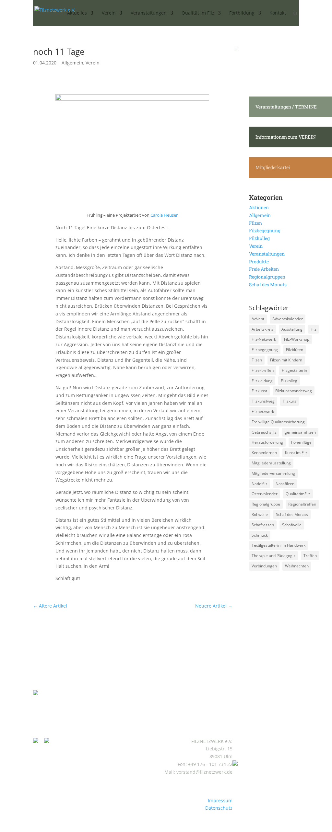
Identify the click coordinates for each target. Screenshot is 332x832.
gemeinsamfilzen (300, 432)
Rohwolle (260, 514)
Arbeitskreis (262, 329)
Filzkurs (289, 401)
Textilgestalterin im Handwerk (278, 545)
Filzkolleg (259, 238)
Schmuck (260, 535)
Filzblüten (294, 349)
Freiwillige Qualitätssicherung (278, 422)
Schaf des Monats (268, 284)
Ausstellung (291, 329)
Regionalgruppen (267, 277)
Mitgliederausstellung (271, 463)
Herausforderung (267, 442)
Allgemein (72, 63)
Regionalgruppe (266, 504)
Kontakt (277, 13)
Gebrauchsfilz (264, 432)
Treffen (310, 555)
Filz (313, 329)
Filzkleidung (262, 380)
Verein (93, 63)
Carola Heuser (164, 215)
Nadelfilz (259, 483)
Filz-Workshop (296, 339)
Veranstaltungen (267, 254)
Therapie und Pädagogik (273, 555)
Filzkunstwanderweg (293, 390)
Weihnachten (297, 566)
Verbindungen (264, 566)
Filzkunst (259, 390)
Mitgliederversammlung (273, 473)
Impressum (220, 800)
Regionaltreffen (302, 504)
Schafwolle (292, 525)
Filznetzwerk (263, 411)
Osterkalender (265, 493)
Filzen (255, 223)
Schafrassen (263, 525)
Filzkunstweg (263, 401)
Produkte (259, 261)
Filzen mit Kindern (286, 360)
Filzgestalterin (294, 370)
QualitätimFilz (298, 493)
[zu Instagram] (38, 741)
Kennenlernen (264, 452)
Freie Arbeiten (264, 269)
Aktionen (259, 207)
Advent (258, 319)
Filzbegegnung (264, 230)
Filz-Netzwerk (264, 339)
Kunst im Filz (296, 452)
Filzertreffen (263, 370)
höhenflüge (301, 442)
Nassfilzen (285, 483)
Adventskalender (287, 319)
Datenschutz (218, 808)
